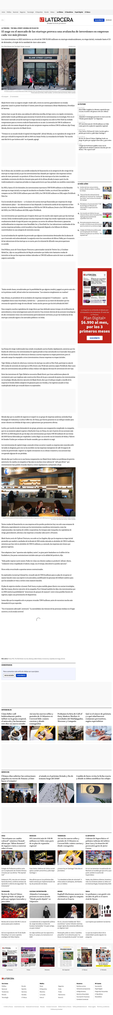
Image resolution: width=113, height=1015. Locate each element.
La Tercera (5, 28)
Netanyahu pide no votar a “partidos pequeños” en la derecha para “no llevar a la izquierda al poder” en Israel (70, 935)
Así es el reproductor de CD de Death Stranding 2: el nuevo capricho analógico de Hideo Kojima (13, 935)
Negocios (22, 12)
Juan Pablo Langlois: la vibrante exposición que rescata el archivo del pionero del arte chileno (94, 110)
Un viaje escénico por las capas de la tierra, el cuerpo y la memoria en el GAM (41, 935)
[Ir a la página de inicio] (56, 20)
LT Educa (87, 12)
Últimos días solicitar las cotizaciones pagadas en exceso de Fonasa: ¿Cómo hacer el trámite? (18, 778)
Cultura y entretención (38, 891)
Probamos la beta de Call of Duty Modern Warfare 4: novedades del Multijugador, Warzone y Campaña (70, 717)
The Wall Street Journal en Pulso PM (24, 28)
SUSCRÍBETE (95, 338)
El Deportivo (39, 12)
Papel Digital (79, 12)
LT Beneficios (69, 12)
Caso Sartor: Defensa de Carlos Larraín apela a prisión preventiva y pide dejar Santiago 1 (94, 132)
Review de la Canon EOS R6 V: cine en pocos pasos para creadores (13, 923)
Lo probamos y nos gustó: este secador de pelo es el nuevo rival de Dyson (98, 896)
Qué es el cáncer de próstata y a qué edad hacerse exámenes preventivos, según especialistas (98, 717)
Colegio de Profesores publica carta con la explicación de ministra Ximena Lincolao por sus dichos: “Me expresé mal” (95, 147)
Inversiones (45, 659)
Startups (31, 659)
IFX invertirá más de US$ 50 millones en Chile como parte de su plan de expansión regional (94, 125)
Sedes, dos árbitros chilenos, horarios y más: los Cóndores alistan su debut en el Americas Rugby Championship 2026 (98, 881)
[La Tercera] (10, 967)
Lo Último (60, 12)
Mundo (46, 12)
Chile (3, 836)
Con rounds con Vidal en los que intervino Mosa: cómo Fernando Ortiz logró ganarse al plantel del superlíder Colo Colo (91, 215)
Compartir (5, 96)
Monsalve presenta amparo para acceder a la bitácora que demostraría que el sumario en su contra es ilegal (91, 224)
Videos (52, 12)
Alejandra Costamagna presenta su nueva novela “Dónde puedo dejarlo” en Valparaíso (94, 118)
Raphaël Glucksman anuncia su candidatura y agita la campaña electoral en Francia (70, 896)
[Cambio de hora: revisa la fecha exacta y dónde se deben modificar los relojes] (107, 189)
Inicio (3, 12)
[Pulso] (28, 967)
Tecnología (30, 12)
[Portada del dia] (95, 304)
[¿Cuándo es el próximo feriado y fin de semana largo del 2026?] (56, 793)
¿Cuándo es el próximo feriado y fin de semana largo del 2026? (56, 777)
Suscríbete (22, 675)
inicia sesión (9, 675)
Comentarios (15, 96)
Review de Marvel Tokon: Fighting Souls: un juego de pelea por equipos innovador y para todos (95, 139)
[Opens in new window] (47, 967)
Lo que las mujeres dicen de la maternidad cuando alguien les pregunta (96, 935)
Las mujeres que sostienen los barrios (98, 922)
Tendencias (62, 836)
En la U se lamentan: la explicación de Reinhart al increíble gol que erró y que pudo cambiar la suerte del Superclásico (98, 871)
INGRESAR (109, 20)
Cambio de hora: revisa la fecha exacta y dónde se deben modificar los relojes (90, 189)
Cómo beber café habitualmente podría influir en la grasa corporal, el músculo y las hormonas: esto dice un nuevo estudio (13, 719)
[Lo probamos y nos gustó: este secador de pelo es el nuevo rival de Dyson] (99, 911)
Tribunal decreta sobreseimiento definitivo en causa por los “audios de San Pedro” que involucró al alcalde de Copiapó (91, 197)
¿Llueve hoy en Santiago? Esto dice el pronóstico (70, 869)
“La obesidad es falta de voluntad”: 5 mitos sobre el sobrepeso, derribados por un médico (70, 881)
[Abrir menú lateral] (3, 20)
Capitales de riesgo (55, 659)
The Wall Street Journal (21, 659)
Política (9, 12)
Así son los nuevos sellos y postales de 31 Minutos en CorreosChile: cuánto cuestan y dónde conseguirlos (41, 719)
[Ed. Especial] (66, 967)
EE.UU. (63, 659)
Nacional (15, 12)
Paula (88, 891)
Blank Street (37, 659)
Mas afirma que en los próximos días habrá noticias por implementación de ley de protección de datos (42, 881)
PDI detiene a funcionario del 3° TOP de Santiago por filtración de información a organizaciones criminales (90, 206)
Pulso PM (11, 659)
